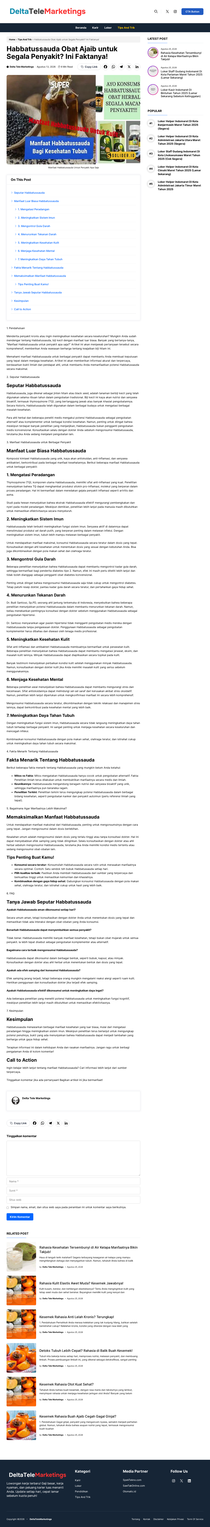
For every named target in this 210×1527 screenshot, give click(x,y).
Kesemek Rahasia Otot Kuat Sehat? (66, 1384)
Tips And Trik (126, 27)
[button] (156, 11)
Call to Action (22, 309)
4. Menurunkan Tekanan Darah (37, 234)
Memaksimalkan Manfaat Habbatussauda (40, 275)
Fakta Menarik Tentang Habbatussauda (38, 267)
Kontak (146, 1519)
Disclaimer (158, 1519)
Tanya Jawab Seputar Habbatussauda (38, 292)
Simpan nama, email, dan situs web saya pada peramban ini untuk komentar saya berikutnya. (68, 1207)
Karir (95, 27)
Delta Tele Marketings (22, 66)
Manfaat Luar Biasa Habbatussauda (36, 201)
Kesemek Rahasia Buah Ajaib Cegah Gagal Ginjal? (77, 1416)
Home (12, 39)
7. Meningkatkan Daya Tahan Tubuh (40, 259)
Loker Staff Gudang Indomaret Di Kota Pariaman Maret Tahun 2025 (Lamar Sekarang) (181, 74)
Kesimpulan (21, 300)
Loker (108, 27)
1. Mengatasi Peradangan (33, 209)
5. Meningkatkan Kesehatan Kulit (38, 242)
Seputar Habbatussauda (29, 192)
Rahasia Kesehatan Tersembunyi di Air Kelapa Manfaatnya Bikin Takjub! (181, 56)
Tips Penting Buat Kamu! (33, 284)
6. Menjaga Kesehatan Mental (36, 250)
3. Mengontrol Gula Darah (34, 226)
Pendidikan (81, 1491)
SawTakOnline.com (134, 1485)
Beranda (80, 27)
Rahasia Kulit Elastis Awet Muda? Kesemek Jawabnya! (81, 1283)
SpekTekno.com (132, 1479)
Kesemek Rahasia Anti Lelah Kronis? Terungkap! (76, 1317)
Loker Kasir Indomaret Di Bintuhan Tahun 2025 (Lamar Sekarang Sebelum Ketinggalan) (181, 93)
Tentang (136, 1519)
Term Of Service (195, 1519)
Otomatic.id (129, 1491)
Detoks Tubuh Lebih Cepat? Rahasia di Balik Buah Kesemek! (86, 1351)
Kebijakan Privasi (175, 1519)
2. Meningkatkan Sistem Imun (36, 217)
